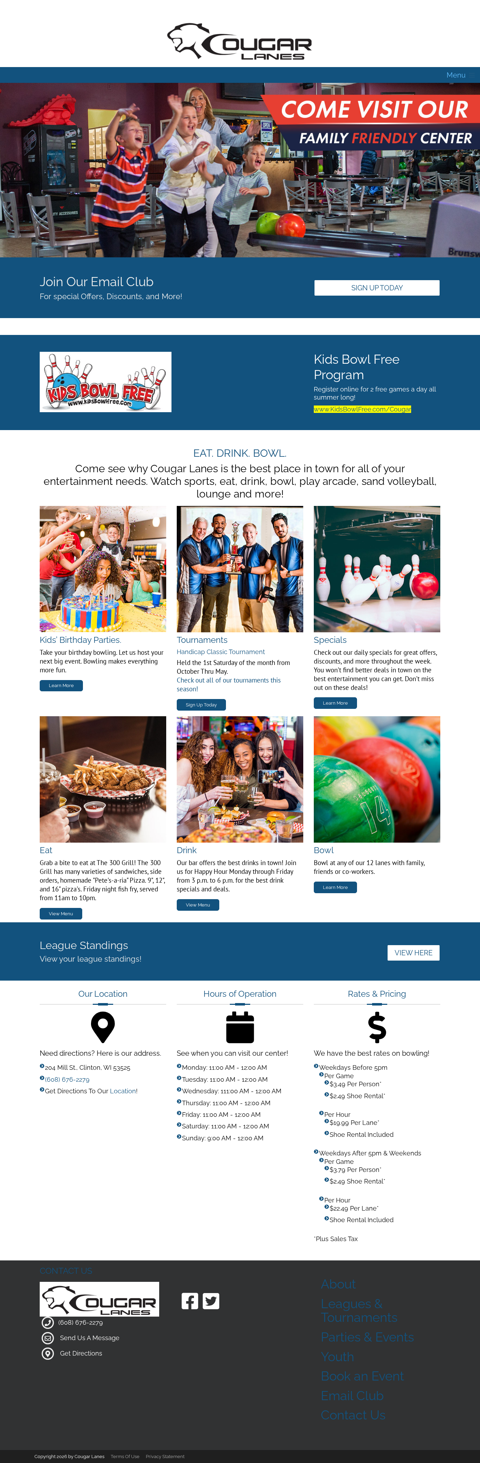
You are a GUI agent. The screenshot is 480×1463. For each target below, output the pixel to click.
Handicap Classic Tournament (221, 651)
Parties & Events (367, 1337)
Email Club (352, 1395)
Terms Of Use (125, 1456)
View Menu (61, 913)
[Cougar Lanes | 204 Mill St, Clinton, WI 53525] (240, 40)
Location (123, 1091)
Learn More (61, 685)
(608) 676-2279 (67, 1079)
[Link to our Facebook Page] (190, 1302)
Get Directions (81, 1353)
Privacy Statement (165, 1456)
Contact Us (353, 1415)
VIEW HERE (414, 953)
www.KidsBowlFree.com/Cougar (362, 409)
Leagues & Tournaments (359, 1310)
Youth (337, 1356)
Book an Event (362, 1376)
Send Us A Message (89, 1337)
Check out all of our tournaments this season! (229, 684)
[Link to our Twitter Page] (211, 1302)
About (338, 1284)
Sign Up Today (377, 288)
